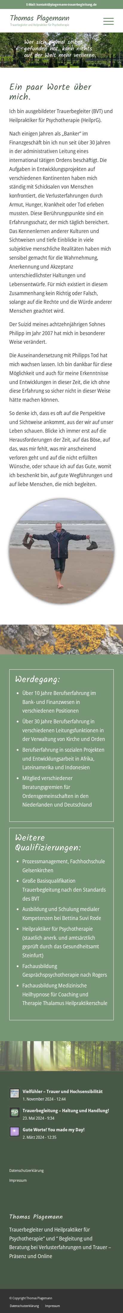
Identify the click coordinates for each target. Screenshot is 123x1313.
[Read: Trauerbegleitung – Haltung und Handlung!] (14, 1112)
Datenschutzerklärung (26, 1170)
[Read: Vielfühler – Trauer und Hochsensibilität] (14, 1093)
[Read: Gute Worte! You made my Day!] (14, 1131)
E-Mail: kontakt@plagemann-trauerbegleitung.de (61, 4)
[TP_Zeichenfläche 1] (51, 21)
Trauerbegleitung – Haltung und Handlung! (66, 1110)
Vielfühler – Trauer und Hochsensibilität (63, 1091)
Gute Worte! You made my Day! (53, 1129)
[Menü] (105, 21)
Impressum (18, 1180)
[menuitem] (105, 21)
